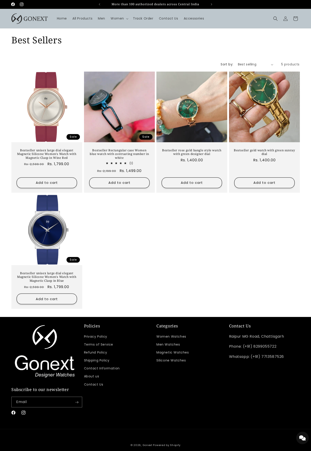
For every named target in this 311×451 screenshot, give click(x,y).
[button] (119, 18)
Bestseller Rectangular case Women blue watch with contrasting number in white (119, 154)
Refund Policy (95, 352)
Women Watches (171, 336)
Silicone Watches (171, 360)
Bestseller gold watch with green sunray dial (264, 152)
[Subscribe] (77, 402)
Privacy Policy (95, 336)
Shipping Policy (97, 360)
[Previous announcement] (99, 4)
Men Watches (168, 344)
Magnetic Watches (172, 352)
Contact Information (102, 368)
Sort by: (227, 64)
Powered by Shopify (167, 445)
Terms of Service (98, 344)
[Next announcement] (211, 4)
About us (91, 376)
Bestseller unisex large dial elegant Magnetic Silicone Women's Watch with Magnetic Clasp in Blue (46, 277)
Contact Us (93, 384)
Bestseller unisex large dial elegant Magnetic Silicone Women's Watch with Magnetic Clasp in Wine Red (46, 154)
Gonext (147, 445)
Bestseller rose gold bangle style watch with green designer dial (191, 152)
